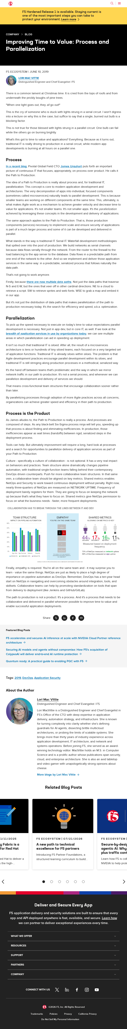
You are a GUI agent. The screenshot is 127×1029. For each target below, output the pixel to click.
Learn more (68, 19)
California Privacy (87, 1014)
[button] (63, 534)
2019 (18, 678)
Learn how (109, 918)
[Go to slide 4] (67, 881)
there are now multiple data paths (49, 282)
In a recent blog (16, 166)
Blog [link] (28, 34)
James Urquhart (71, 166)
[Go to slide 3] (59, 881)
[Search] (112, 3)
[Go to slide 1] (43, 881)
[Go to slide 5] (75, 881)
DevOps (27, 678)
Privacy (68, 1014)
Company (12, 34)
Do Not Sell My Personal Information (60, 1019)
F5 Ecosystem (48, 838)
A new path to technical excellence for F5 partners (57, 846)
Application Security (47, 678)
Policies (54, 1014)
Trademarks (37, 1014)
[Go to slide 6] (83, 881)
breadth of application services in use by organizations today (46, 333)
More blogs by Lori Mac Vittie (56, 774)
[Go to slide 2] (51, 881)
